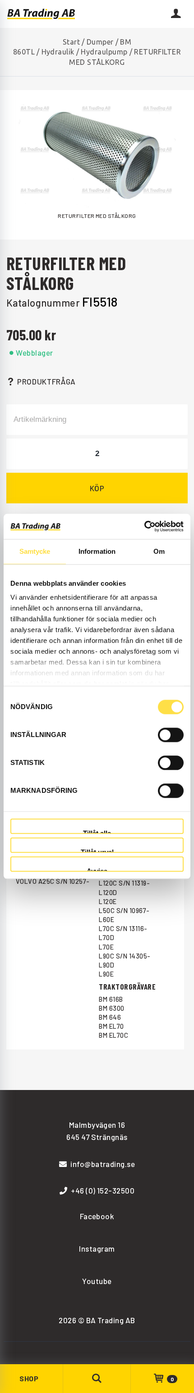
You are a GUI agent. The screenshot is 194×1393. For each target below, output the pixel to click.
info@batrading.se (102, 1163)
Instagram (97, 1248)
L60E (106, 919)
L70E (106, 947)
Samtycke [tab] (35, 551)
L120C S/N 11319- (124, 883)
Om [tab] (159, 551)
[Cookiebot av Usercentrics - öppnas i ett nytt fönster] (144, 526)
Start (71, 42)
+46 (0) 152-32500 (102, 1190)
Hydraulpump (104, 52)
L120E (107, 901)
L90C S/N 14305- (124, 956)
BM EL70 (111, 1026)
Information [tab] (97, 551)
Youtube (96, 1280)
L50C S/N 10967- (124, 910)
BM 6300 (111, 1008)
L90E (106, 974)
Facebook (97, 1216)
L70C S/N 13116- (123, 928)
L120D (108, 892)
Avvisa (97, 869)
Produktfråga (46, 381)
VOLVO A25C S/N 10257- (53, 881)
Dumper (100, 42)
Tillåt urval (97, 850)
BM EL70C (113, 1035)
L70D (106, 937)
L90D (106, 965)
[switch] (171, 735)
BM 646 (110, 1017)
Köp (97, 488)
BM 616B (111, 999)
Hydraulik (58, 52)
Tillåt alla (97, 831)
